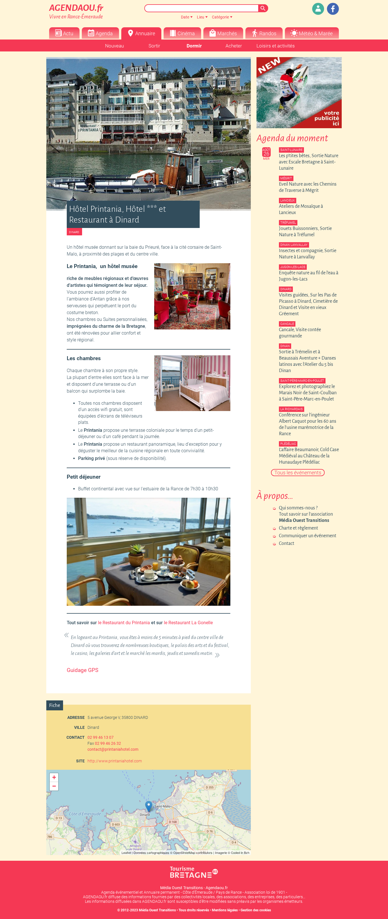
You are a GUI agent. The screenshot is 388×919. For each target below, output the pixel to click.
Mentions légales (225, 910)
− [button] (54, 786)
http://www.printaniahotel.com (114, 761)
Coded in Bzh (240, 852)
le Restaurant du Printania (124, 622)
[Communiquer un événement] (318, 9)
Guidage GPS (82, 670)
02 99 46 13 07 (100, 737)
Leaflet (126, 852)
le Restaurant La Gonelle (188, 622)
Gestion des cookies (256, 910)
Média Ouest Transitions (157, 910)
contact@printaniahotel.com (112, 749)
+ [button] (54, 777)
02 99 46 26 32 (108, 743)
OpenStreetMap (184, 852)
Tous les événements (297, 473)
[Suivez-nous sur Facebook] (333, 9)
